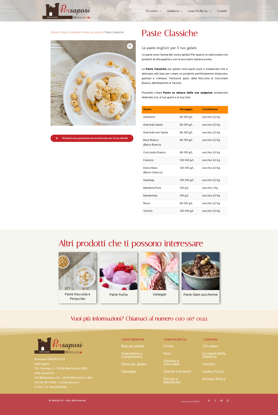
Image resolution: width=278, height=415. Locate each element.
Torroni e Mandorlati (172, 380)
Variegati (128, 371)
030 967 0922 (191, 318)
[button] (130, 46)
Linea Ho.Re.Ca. (198, 11)
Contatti (222, 11)
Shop (64, 32)
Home (54, 32)
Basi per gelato (132, 346)
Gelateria (173, 11)
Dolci (167, 353)
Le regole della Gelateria (213, 355)
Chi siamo (152, 11)
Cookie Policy (213, 371)
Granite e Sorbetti (177, 371)
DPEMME (195, 401)
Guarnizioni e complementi (132, 355)
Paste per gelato (93, 32)
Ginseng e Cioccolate (171, 362)
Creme (168, 346)
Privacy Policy (214, 379)
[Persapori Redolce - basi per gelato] (66, 11)
